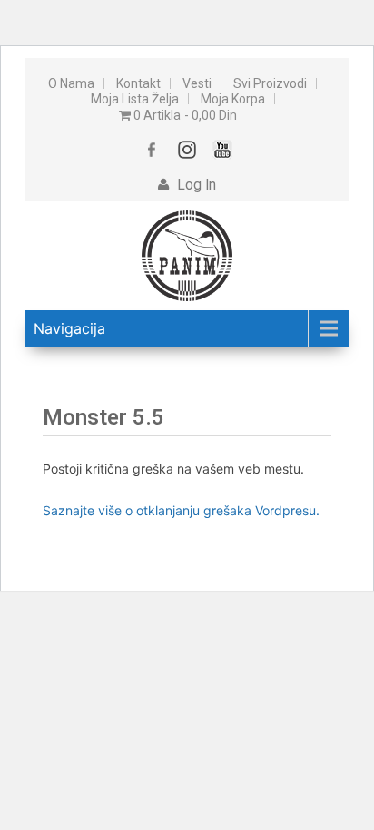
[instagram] (187, 149)
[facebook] (152, 149)
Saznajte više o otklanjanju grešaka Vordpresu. (181, 510)
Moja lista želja (135, 98)
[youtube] (223, 149)
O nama (71, 83)
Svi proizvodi (270, 83)
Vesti (197, 83)
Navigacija (69, 328)
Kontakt (138, 83)
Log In (194, 185)
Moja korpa (233, 98)
